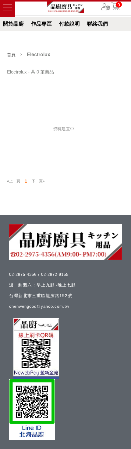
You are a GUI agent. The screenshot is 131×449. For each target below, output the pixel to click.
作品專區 (41, 24)
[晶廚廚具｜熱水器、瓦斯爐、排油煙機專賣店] (65, 7)
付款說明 (69, 24)
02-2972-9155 (55, 274)
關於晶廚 (13, 24)
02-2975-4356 (23, 274)
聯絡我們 (97, 24)
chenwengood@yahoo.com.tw (39, 306)
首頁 (11, 54)
